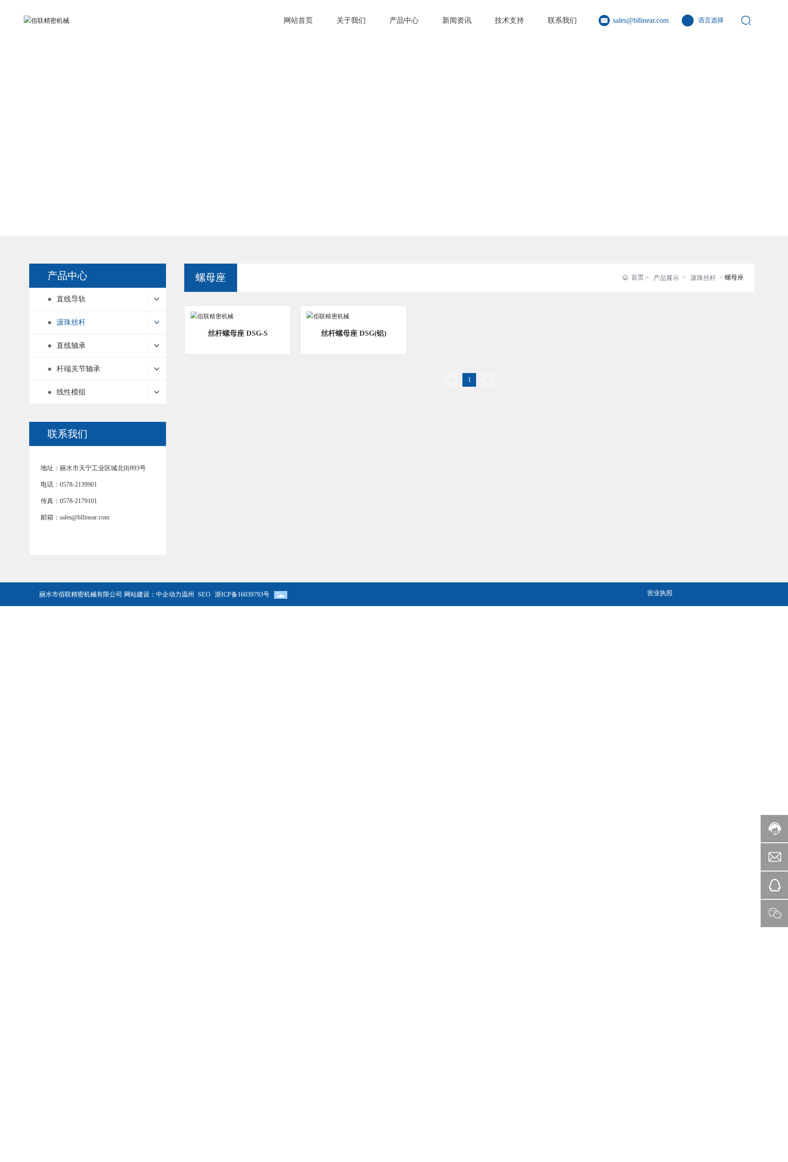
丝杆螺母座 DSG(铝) (353, 333)
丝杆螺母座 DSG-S (238, 333)
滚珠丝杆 (703, 278)
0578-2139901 (78, 484)
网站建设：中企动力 (152, 594)
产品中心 (394, 129)
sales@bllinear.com (641, 20)
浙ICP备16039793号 (242, 594)
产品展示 (666, 278)
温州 (187, 594)
